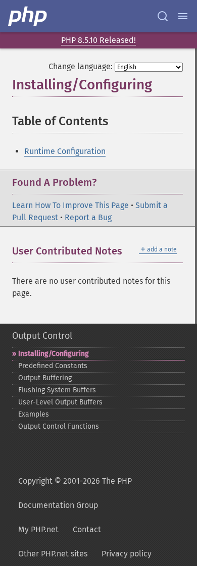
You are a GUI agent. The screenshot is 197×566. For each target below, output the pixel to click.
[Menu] (183, 16)
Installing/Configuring (53, 353)
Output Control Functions (58, 426)
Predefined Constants (52, 366)
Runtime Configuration (65, 151)
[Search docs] (163, 16)
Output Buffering (45, 378)
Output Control (42, 335)
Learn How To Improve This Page (70, 205)
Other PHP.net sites (52, 553)
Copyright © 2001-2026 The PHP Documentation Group (75, 493)
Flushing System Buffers (57, 390)
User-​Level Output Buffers (60, 402)
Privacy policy (127, 553)
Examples (33, 414)
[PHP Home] (28, 16)
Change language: (80, 66)
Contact (87, 529)
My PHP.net (38, 529)
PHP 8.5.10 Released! (98, 40)
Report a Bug (88, 217)
